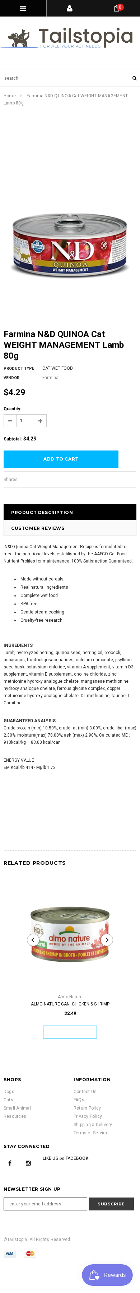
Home (10, 95)
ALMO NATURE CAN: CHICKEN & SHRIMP (70, 1004)
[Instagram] (28, 1162)
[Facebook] (10, 1162)
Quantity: (12, 408)
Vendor (11, 377)
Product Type (19, 368)
